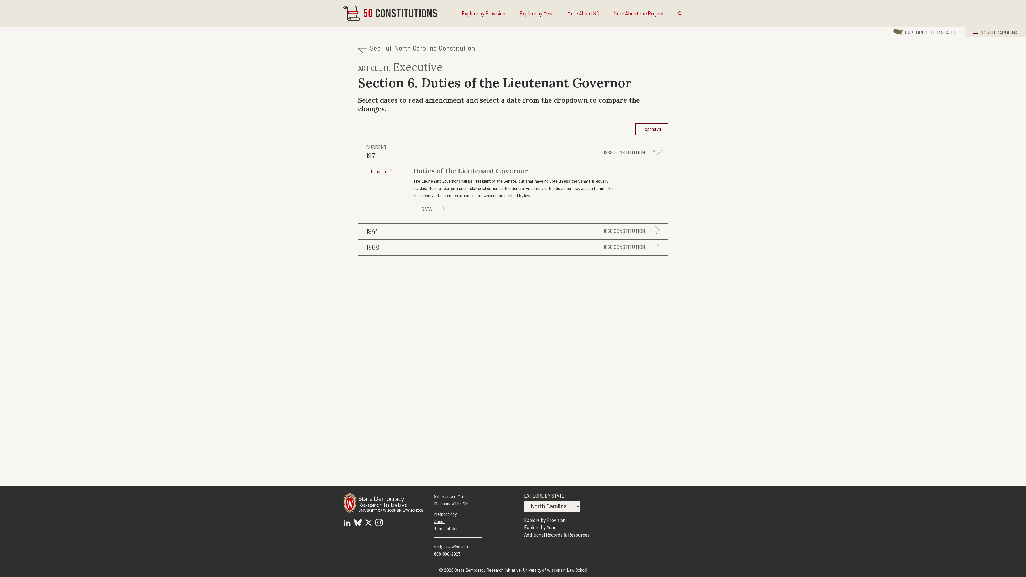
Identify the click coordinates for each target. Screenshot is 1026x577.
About (439, 521)
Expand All (651, 129)
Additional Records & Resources (557, 534)
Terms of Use (446, 528)
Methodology (445, 514)
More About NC (583, 13)
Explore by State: (545, 495)
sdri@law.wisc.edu (451, 546)
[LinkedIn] (347, 523)
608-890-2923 (447, 554)
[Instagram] (379, 523)
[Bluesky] (358, 523)
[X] (368, 523)
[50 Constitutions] (390, 13)
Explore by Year (536, 13)
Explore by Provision (484, 13)
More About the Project (638, 13)
